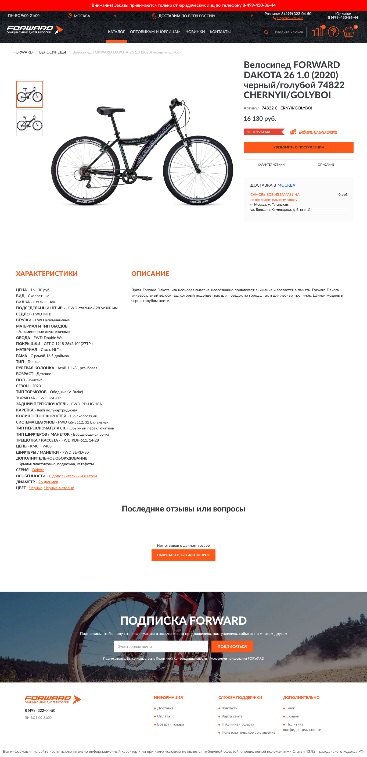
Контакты (220, 32)
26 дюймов (48, 482)
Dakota (38, 470)
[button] (288, 17)
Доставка (165, 708)
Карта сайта (232, 716)
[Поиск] (266, 32)
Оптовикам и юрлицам (155, 32)
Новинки (195, 32)
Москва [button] (286, 185)
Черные (35, 488)
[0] (349, 31)
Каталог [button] (116, 32)
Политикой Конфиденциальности (181, 658)
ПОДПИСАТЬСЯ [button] (232, 647)
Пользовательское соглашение (248, 732)
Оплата (163, 716)
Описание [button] (326, 164)
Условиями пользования (228, 658)
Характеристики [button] (271, 164)
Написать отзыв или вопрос (183, 555)
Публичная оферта (238, 724)
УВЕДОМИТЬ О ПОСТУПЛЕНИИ (299, 147)
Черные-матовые (59, 488)
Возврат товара (170, 724)
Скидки (292, 716)
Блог (290, 708)
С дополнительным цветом (73, 476)
